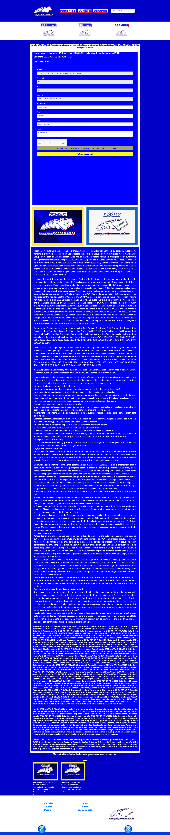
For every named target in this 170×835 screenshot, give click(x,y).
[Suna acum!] (42, 829)
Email (39, 120)
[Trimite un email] (128, 828)
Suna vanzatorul (85, 154)
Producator (41, 78)
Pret (38, 86)
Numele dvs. (41, 103)
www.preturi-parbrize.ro (44, 626)
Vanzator (40, 95)
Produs (39, 69)
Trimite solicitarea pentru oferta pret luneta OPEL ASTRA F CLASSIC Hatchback (85, 148)
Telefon (39, 112)
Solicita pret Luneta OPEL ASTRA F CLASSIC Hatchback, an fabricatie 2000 (77, 53)
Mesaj (39, 129)
